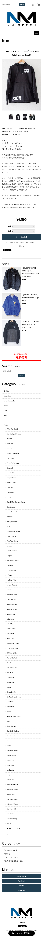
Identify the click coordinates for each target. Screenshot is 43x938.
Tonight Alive (11, 755)
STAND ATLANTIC (13, 828)
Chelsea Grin (11, 492)
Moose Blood (11, 629)
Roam (9, 687)
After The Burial (12, 429)
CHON (9, 497)
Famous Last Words (13, 531)
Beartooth (10, 468)
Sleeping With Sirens (14, 716)
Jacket (6, 406)
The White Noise (12, 799)
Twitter (21, 886)
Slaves (9, 712)
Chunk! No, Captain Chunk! (16, 502)
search (22, 4)
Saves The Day (12, 692)
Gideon (9, 546)
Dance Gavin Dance (13, 512)
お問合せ (7, 854)
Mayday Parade (12, 609)
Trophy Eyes (11, 765)
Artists (6, 425)
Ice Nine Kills (11, 580)
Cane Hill (10, 487)
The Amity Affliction (14, 434)
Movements (10, 634)
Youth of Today (12, 819)
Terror (9, 746)
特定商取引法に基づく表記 (13, 861)
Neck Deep (10, 638)
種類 (9, 226)
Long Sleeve (8, 396)
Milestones (10, 619)
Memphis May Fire (13, 614)
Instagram (21, 890)
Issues (9, 590)
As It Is (9, 448)
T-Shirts (6, 391)
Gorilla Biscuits (12, 551)
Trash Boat (10, 760)
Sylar (8, 741)
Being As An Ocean (13, 463)
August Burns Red (13, 453)
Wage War (10, 775)
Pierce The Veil (12, 658)
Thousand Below (12, 750)
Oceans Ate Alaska (13, 648)
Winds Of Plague (12, 804)
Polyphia (10, 672)
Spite (8, 721)
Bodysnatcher (11, 478)
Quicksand (10, 677)
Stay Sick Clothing (13, 731)
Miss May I (10, 624)
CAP (5, 411)
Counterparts (11, 507)
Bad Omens (10, 458)
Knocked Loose (12, 595)
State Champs (11, 726)
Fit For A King (12, 536)
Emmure (9, 517)
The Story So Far (12, 736)
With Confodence (12, 789)
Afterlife (9, 439)
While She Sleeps (12, 784)
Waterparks (10, 780)
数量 (9, 231)
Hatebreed (10, 565)
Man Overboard (12, 604)
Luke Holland (11, 599)
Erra (8, 526)
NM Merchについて (10, 850)
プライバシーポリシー (12, 857)
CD (5, 420)
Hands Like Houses (13, 560)
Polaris (9, 663)
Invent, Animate (12, 585)
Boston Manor (11, 483)
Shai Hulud (10, 702)
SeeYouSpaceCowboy (14, 697)
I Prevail (9, 575)
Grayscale (10, 556)
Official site (21, 876)
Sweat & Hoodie (9, 401)
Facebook (21, 881)
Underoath (10, 770)
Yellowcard (10, 814)
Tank (5, 415)
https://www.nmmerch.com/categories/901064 (19, 207)
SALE (6, 834)
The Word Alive (12, 809)
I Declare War (11, 570)
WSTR (9, 824)
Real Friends (11, 682)
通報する (21, 246)
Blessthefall (10, 473)
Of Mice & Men (12, 653)
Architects (10, 444)
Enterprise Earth (12, 521)
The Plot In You (12, 668)
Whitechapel (11, 794)
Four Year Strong (12, 541)
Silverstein (10, 707)
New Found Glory (13, 643)
